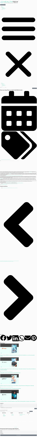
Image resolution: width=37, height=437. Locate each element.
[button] (18, 46)
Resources (2, 83)
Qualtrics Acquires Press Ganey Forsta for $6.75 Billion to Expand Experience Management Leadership (17, 385)
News (1, 6)
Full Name (1, 430)
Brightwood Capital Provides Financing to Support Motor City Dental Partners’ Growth (14, 175)
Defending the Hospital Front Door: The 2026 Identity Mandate (10, 388)
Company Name (1, 433)
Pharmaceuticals (9, 159)
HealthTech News (3, 159)
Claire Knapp (1, 178)
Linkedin (29, 414)
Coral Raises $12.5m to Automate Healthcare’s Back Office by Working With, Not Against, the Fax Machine (17, 401)
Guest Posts (4, 85)
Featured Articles (4, 8)
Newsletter (4, 7)
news (6, 159)
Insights (2, 84)
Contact (2, 9)
